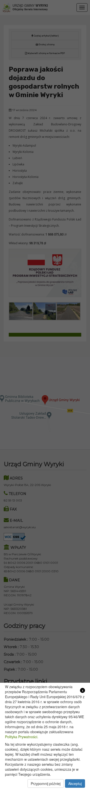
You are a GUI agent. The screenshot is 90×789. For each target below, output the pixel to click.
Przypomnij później (45, 783)
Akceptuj (75, 783)
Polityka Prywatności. (21, 736)
